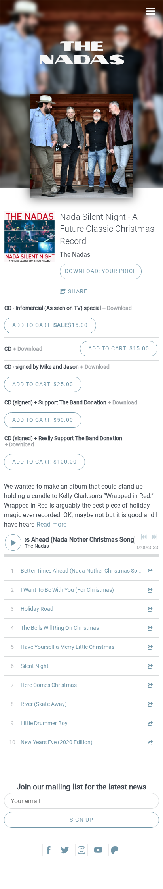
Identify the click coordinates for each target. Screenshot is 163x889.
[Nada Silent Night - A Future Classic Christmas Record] (29, 236)
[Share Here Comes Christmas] (149, 685)
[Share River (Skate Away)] (149, 704)
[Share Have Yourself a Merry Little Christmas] (149, 647)
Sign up (81, 819)
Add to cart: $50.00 (42, 420)
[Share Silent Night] (149, 666)
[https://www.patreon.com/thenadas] (114, 850)
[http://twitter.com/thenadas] (65, 850)
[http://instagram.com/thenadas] (81, 850)
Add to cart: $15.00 (50, 325)
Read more (51, 524)
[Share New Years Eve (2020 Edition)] (149, 742)
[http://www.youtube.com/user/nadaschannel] (98, 850)
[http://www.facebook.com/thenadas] (48, 850)
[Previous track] (144, 537)
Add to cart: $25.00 (42, 384)
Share (77, 291)
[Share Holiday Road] (149, 609)
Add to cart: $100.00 (44, 461)
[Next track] (154, 537)
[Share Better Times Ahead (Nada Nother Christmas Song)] (149, 571)
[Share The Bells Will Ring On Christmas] (149, 628)
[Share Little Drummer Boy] (149, 723)
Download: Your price (100, 271)
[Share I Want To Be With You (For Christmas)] (149, 590)
